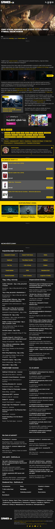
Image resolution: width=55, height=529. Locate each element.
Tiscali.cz (5, 500)
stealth (13, 132)
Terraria (36, 88)
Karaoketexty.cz (17, 502)
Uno (3, 492)
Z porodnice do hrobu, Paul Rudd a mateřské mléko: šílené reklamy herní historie (41, 343)
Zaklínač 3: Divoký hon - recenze (12, 372)
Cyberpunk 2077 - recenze (10, 394)
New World (6, 69)
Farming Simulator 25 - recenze (12, 384)
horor (18, 132)
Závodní (41, 132)
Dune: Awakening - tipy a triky (11, 362)
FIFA (27, 270)
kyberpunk (7, 134)
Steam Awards (13, 61)
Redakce (21, 521)
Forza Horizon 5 (8, 143)
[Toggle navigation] (53, 2)
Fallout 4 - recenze (8, 407)
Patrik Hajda (15, 147)
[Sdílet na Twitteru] (4, 130)
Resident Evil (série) (10, 137)
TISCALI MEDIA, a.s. (30, 523)
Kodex (36, 521)
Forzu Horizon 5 (20, 69)
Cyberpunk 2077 (31, 69)
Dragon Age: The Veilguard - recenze (13, 404)
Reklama (16, 521)
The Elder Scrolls (27, 260)
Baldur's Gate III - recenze (10, 397)
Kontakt (41, 521)
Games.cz (33, 500)
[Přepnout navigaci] (48, 2)
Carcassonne (6, 486)
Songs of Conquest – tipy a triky (12, 341)
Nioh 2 (31, 90)
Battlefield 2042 (22, 90)
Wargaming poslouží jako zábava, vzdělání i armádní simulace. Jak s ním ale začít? (41, 471)
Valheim (12, 69)
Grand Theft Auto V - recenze (11, 402)
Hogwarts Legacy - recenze (10, 386)
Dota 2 (25, 88)
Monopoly (23, 489)
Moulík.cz (40, 502)
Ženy (19, 500)
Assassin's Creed (9, 255)
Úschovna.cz (26, 502)
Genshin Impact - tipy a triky (11, 330)
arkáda (41, 134)
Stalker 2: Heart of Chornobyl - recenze (14, 389)
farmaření (19, 137)
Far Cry (9, 265)
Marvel (27, 132)
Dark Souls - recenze (8, 414)
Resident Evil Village (43, 67)
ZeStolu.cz (50, 500)
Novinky (11, 38)
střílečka (35, 134)
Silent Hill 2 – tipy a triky (9, 365)
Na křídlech (5, 495)
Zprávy (11, 500)
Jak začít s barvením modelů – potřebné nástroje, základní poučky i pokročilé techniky (13, 469)
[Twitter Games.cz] (30, 526)
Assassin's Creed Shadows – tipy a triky (14, 312)
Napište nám (23, 522)
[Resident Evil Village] (9, 75)
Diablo (45, 265)
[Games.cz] (7, 2)
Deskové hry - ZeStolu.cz (12, 482)
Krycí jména (42, 492)
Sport (15, 500)
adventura (14, 134)
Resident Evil (45, 270)
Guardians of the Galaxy (12, 92)
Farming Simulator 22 (39, 100)
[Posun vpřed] (52, 210)
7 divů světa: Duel (7, 489)
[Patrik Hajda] (5, 150)
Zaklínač (9, 260)
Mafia (45, 255)
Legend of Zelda (45, 275)
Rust (30, 88)
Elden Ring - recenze (8, 391)
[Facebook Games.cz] (27, 526)
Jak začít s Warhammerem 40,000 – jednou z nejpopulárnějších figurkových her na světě (14, 462)
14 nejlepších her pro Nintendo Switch (41, 398)
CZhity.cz (12, 504)
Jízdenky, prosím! (25, 492)
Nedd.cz (33, 502)
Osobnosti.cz (7, 502)
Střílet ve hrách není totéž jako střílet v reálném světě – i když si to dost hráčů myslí (41, 349)
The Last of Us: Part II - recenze (12, 374)
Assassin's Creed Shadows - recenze (13, 377)
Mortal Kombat (9, 275)
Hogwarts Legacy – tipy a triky (11, 359)
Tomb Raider (10, 270)
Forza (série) (41, 137)
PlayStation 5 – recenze (9, 439)
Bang (21, 486)
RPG (36, 132)
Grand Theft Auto (27, 255)
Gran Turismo (27, 275)
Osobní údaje (31, 521)
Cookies (26, 521)
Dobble (40, 489)
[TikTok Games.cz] (38, 526)
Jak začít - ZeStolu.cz (11, 457)
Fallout (45, 260)
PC (2, 36)
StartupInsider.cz (39, 504)
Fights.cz (47, 502)
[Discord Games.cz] (35, 526)
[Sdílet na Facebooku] (2, 130)
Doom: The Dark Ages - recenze (12, 421)
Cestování (25, 500)
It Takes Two (48, 92)
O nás (44, 521)
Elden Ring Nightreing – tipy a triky (13, 353)
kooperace (29, 134)
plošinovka (22, 134)
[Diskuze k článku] (26, 38)
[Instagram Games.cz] (32, 526)
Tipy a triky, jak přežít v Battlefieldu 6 (13, 292)
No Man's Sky (19, 88)
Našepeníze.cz (20, 504)
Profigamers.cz (41, 500)
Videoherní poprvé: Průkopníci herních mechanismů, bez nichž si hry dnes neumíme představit (41, 285)
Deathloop (40, 102)
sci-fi (32, 132)
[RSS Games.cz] (40, 526)
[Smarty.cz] (27, 120)
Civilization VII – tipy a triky (10, 315)
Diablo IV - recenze (8, 399)
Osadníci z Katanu (43, 486)
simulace (7, 132)
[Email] (52, 147)
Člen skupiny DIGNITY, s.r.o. (41, 523)
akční (22, 132)
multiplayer (47, 132)
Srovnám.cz (29, 504)
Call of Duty (27, 265)
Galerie (49, 75)
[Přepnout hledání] (46, 2)
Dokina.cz (5, 504)
